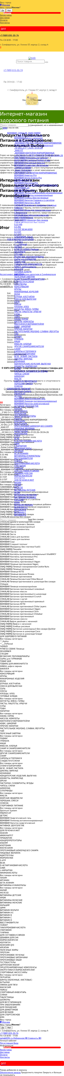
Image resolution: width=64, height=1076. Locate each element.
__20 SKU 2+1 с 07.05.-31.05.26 (28, 140)
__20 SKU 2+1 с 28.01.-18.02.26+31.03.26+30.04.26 (38, 155)
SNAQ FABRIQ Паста (23, 217)
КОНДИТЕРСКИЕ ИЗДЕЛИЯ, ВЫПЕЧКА (32, 363)
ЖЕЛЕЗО (18, 487)
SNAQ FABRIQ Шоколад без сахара (31, 220)
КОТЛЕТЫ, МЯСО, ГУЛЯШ (26, 309)
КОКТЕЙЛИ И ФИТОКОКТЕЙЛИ (29, 324)
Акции (7, 12)
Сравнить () (34, 1038)
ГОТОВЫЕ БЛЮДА (22, 271)
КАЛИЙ (17, 485)
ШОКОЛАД (19, 376)
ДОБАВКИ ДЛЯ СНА (23, 473)
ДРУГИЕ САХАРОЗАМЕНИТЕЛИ (29, 346)
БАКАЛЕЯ (18, 269)
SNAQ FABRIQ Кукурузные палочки (31, 157)
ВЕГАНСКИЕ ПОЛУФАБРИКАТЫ (29, 256)
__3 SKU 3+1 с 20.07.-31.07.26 (28, 135)
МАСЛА (17, 378)
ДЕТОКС (18, 396)
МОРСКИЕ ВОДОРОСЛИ (25, 381)
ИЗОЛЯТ (18, 418)
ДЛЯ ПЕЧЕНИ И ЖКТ (24, 480)
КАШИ (17, 341)
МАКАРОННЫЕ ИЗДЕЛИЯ (26, 291)
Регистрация (7, 1043)
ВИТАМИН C (20, 512)
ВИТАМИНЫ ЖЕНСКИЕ (25, 497)
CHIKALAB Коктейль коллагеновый (31, 215)
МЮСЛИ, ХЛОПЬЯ (22, 343)
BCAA (16, 438)
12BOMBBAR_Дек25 (23, 236)
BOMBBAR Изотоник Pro (26, 182)
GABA (16, 443)
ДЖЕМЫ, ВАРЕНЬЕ (23, 358)
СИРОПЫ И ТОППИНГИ (25, 351)
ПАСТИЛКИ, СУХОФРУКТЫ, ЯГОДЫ (31, 371)
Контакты (5, 22)
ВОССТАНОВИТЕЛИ (23, 458)
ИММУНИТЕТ (20, 411)
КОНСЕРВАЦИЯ (21, 286)
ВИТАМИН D (20, 514)
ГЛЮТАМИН (20, 465)
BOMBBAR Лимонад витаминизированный (35, 401)
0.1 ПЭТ (17, 231)
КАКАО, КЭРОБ (21, 319)
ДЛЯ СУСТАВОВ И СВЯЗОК (26, 470)
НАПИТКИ (19, 274)
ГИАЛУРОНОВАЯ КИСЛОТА (27, 463)
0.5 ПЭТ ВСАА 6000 (23, 229)
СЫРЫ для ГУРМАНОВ (25, 259)
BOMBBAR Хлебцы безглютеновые (31, 197)
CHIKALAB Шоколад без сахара (29, 222)
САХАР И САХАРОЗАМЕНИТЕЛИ (29, 279)
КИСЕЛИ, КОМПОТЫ (24, 321)
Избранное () (20, 1038)
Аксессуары (6, 15)
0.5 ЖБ (17, 226)
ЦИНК (17, 502)
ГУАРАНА (18, 468)
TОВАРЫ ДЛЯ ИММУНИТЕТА (28, 264)
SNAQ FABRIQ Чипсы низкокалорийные (33, 195)
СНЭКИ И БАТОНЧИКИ (24, 353)
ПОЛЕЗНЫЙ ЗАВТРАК (24, 276)
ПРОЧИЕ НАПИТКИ (23, 328)
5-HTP (17, 436)
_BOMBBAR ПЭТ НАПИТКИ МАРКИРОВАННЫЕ (36, 185)
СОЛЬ (17, 301)
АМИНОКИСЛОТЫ (22, 448)
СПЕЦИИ (18, 254)
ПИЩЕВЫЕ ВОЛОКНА (24, 428)
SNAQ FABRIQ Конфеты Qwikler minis (32, 160)
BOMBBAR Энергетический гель (29, 398)
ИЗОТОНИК (19, 421)
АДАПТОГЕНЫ (21, 431)
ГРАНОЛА (18, 338)
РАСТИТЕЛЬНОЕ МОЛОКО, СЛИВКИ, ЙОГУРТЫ (36, 331)
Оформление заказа (10, 1072)
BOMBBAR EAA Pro (23, 180)
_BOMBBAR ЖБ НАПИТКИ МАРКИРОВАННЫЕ (35, 172)
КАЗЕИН (18, 408)
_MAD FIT (18, 150)
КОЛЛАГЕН (19, 478)
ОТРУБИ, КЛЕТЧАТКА (24, 296)
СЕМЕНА (18, 386)
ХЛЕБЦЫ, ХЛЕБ (21, 306)
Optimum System (22, 391)
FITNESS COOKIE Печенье (26, 249)
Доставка (5, 17)
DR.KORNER (19, 251)
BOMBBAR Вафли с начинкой (28, 138)
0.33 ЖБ (18, 224)
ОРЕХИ (17, 368)
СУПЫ (17, 314)
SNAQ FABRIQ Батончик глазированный (33, 145)
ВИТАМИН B (20, 509)
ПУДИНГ (18, 336)
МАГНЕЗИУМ (20, 423)
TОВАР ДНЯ (19, 261)
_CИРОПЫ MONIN (22, 167)
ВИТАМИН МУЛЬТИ (23, 505)
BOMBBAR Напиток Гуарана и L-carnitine (34, 200)
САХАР (17, 348)
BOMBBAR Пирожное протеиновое (31, 165)
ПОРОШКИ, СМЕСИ (23, 383)
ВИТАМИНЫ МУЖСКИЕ (25, 495)
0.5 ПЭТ (18, 234)
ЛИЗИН (17, 482)
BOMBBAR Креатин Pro (25, 175)
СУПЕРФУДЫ (20, 284)
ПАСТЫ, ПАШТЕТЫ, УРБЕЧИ (27, 311)
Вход (16, 1043)
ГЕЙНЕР (18, 460)
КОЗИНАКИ (19, 361)
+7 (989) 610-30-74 (9, 35)
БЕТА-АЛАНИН (21, 453)
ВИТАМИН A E (21, 507)
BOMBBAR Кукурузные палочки (29, 162)
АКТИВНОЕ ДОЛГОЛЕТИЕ (26, 406)
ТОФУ (17, 316)
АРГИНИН (18, 450)
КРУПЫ (17, 289)
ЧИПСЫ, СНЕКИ (21, 373)
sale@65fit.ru (6, 1038)
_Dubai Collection (22, 170)
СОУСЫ (17, 304)
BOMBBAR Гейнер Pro (24, 190)
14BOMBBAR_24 (21, 187)
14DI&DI (18, 246)
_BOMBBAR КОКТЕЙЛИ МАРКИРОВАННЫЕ (34, 152)
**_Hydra (18, 241)
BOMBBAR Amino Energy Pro (28, 177)
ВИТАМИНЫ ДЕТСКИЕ (25, 490)
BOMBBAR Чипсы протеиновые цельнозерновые (38, 192)
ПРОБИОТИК (20, 413)
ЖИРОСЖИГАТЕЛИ (23, 475)
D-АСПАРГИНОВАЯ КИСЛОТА (28, 441)
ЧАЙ (16, 333)
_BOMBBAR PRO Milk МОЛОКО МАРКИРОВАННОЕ (38, 143)
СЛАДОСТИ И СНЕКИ (24, 281)
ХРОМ (17, 492)
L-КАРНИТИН (20, 445)
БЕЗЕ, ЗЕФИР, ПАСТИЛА (25, 356)
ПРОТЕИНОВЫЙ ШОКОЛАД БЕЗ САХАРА (33, 426)
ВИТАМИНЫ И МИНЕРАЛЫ (27, 455)
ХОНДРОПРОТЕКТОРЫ (25, 416)
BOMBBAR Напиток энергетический (31, 403)
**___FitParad (20, 244)
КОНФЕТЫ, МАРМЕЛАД (25, 366)
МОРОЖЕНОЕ (21, 433)
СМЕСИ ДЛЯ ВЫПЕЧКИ (25, 299)
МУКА (17, 294)
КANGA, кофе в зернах (25, 266)
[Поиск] (46, 62)
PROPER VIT (19, 393)
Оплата (3, 20)
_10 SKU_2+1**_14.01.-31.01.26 (28, 148)
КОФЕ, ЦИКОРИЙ (22, 326)
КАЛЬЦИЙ (19, 500)
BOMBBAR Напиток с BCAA (27, 202)
